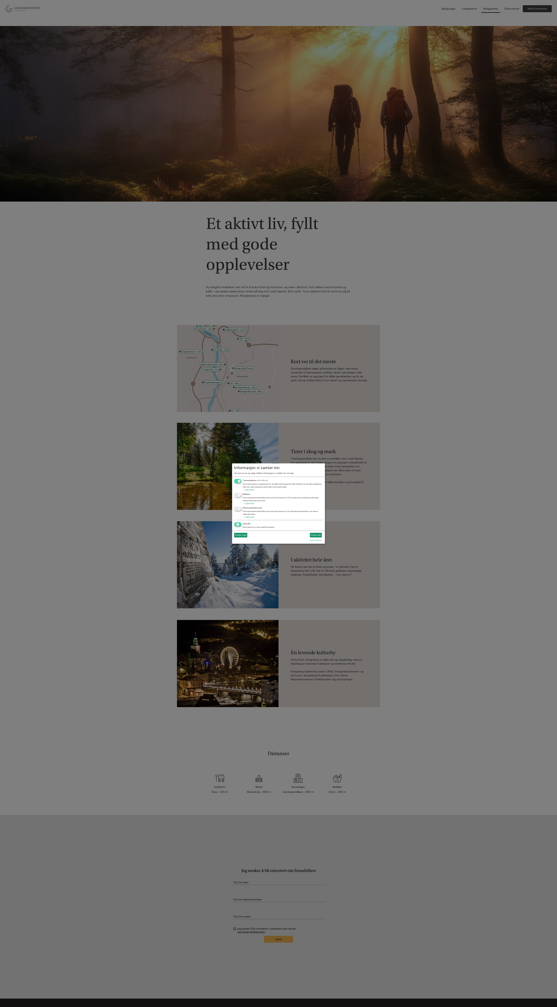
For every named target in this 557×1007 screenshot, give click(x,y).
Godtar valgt (241, 535)
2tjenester (248, 489)
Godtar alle (316, 535)
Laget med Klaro (316, 540)
